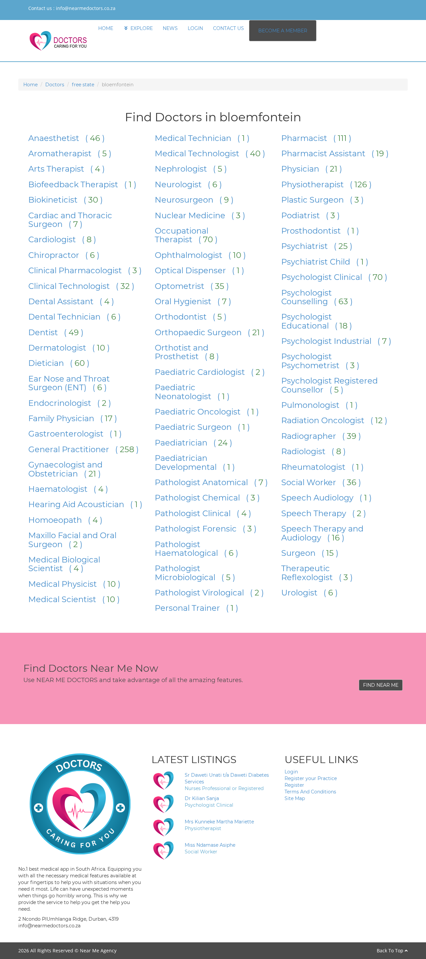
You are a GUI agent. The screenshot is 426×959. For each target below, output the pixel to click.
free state (83, 85)
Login (291, 772)
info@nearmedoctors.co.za (85, 8)
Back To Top (391, 950)
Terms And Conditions (310, 792)
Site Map (295, 798)
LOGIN (195, 28)
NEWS (170, 28)
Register (294, 785)
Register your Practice (311, 778)
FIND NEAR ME (380, 685)
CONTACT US (228, 28)
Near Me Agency (98, 950)
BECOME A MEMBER (282, 31)
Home (30, 85)
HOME (105, 28)
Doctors (54, 85)
